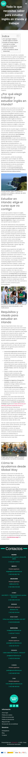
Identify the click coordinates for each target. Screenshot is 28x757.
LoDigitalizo (14, 742)
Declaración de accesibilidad (10, 724)
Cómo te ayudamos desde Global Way (10, 50)
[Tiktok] (14, 705)
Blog (3, 733)
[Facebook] (17, 705)
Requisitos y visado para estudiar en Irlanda (10, 47)
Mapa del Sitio (6, 721)
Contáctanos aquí (13, 537)
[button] (26, 3)
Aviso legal (5, 712)
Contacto (4, 735)
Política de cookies (7, 715)
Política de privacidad (8, 717)
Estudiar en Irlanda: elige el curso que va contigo (10, 43)
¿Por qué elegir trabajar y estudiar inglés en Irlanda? (10, 39)
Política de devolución (8, 719)
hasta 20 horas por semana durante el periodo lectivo (13, 404)
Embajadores (5, 730)
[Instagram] (11, 705)
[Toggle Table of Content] (17, 36)
